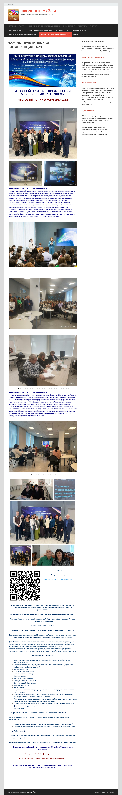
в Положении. (67, 765)
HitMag (112, 792)
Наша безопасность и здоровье (40, 30)
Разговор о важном (16, 30)
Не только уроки (62, 30)
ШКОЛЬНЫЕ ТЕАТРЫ (79, 30)
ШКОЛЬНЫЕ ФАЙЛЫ (38, 11)
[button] (11, 247)
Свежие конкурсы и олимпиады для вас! (44, 26)
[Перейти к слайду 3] (20, 388)
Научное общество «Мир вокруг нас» (23, 34)
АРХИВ (75, 34)
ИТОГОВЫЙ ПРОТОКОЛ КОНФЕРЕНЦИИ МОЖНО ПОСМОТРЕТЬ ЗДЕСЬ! (43, 92)
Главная (12, 26)
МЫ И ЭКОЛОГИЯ (69, 26)
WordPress (105, 792)
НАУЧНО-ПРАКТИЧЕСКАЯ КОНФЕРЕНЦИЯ (54, 34)
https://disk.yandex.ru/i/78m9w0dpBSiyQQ (58, 579)
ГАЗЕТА (21, 26)
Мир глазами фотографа (87, 26)
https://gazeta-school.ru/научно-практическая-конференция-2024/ (42, 758)
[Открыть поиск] (113, 26)
